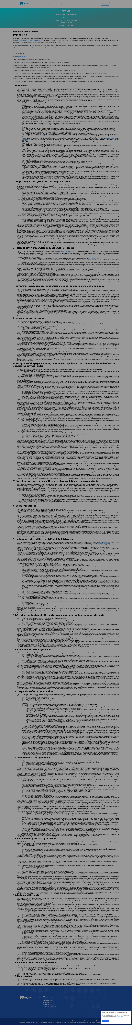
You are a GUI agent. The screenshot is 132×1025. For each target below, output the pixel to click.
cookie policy (120, 1016)
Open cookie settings (124, 1020)
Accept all (105, 1020)
